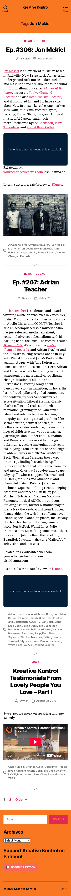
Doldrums (51, 766)
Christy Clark (37, 618)
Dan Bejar (47, 621)
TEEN (11, 778)
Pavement (14, 633)
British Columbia (18, 618)
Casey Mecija (16, 766)
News (28, 41)
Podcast (40, 41)
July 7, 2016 (46, 298)
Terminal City (16, 641)
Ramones (27, 633)
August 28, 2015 (46, 700)
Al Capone (14, 244)
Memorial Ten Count (20, 248)
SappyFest (40, 633)
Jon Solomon (58, 770)
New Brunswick (43, 248)
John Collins (22, 625)
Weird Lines (15, 645)
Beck (49, 614)
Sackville (30, 252)
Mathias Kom (25, 774)
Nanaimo (57, 629)
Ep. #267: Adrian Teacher (35, 285)
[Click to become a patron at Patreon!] (35, 867)
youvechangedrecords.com (23, 172)
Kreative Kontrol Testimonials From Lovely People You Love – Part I (36, 681)
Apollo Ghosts (36, 614)
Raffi (57, 248)
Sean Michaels (56, 774)
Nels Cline (40, 774)
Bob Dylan (60, 614)
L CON (12, 774)
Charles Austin (34, 766)
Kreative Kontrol (35, 7)
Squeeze (13, 637)
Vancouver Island (50, 641)
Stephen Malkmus (31, 637)
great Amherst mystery (36, 244)
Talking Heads (52, 637)
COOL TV (34, 621)
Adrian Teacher (14, 311)
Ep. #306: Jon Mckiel (35, 49)
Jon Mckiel (11, 71)
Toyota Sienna (46, 252)
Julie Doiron (44, 629)
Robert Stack (16, 252)
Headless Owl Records (45, 97)
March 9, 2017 (46, 58)
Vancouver (32, 641)
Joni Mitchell (28, 629)
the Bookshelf (43, 123)
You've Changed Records (39, 645)
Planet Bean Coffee (40, 127)
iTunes (57, 185)
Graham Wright (25, 770)
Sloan (52, 633)
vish (27, 58)
